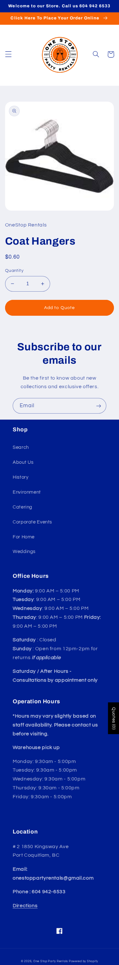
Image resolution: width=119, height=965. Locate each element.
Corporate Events (32, 522)
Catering (22, 507)
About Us (23, 462)
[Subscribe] (98, 406)
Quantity (14, 270)
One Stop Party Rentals (50, 961)
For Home (24, 537)
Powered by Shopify (83, 961)
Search (21, 447)
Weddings (24, 551)
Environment (27, 492)
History (20, 477)
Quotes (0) (113, 718)
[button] (8, 54)
